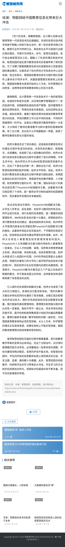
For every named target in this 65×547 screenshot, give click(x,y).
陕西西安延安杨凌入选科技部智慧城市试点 (48, 519)
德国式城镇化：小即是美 (15, 485)
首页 (4, 11)
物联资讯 (40, 29)
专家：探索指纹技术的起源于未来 (16, 519)
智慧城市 (6, 29)
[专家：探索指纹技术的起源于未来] (17, 506)
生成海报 (11, 421)
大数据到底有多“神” (44, 485)
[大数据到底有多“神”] (48, 474)
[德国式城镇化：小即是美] (17, 474)
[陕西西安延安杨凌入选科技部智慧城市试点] (48, 506)
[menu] (60, 3)
